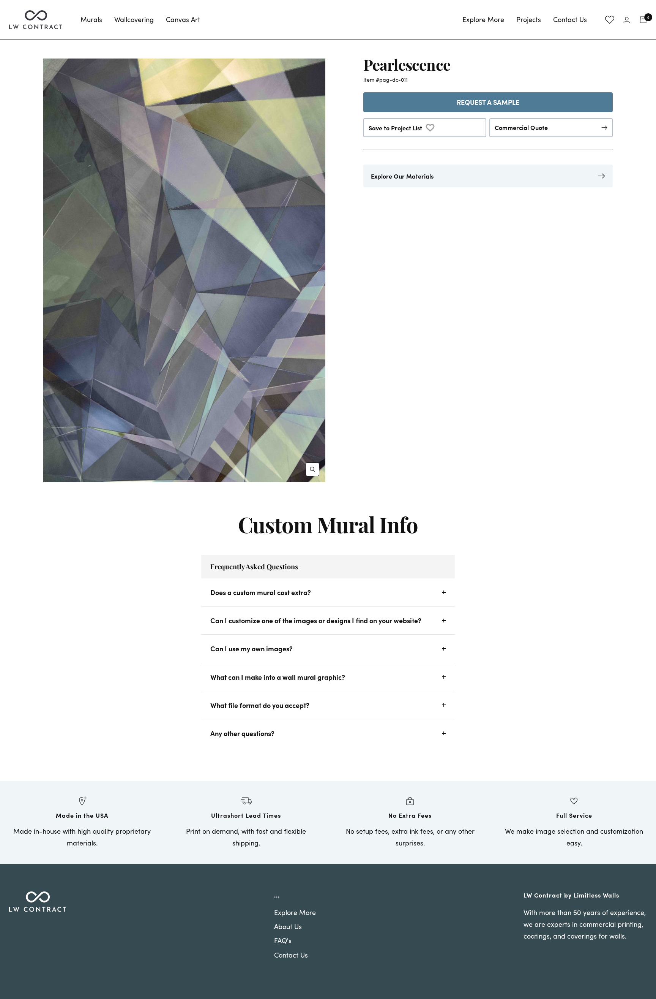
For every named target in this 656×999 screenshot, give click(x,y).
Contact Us (570, 19)
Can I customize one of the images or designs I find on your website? (315, 620)
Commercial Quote (521, 127)
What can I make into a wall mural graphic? (277, 677)
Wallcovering (134, 19)
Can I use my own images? (251, 648)
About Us (288, 926)
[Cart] (643, 19)
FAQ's (283, 940)
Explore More (483, 19)
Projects (528, 19)
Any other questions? (242, 733)
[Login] (626, 20)
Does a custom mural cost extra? (260, 592)
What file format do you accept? (259, 705)
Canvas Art (183, 19)
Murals (91, 19)
